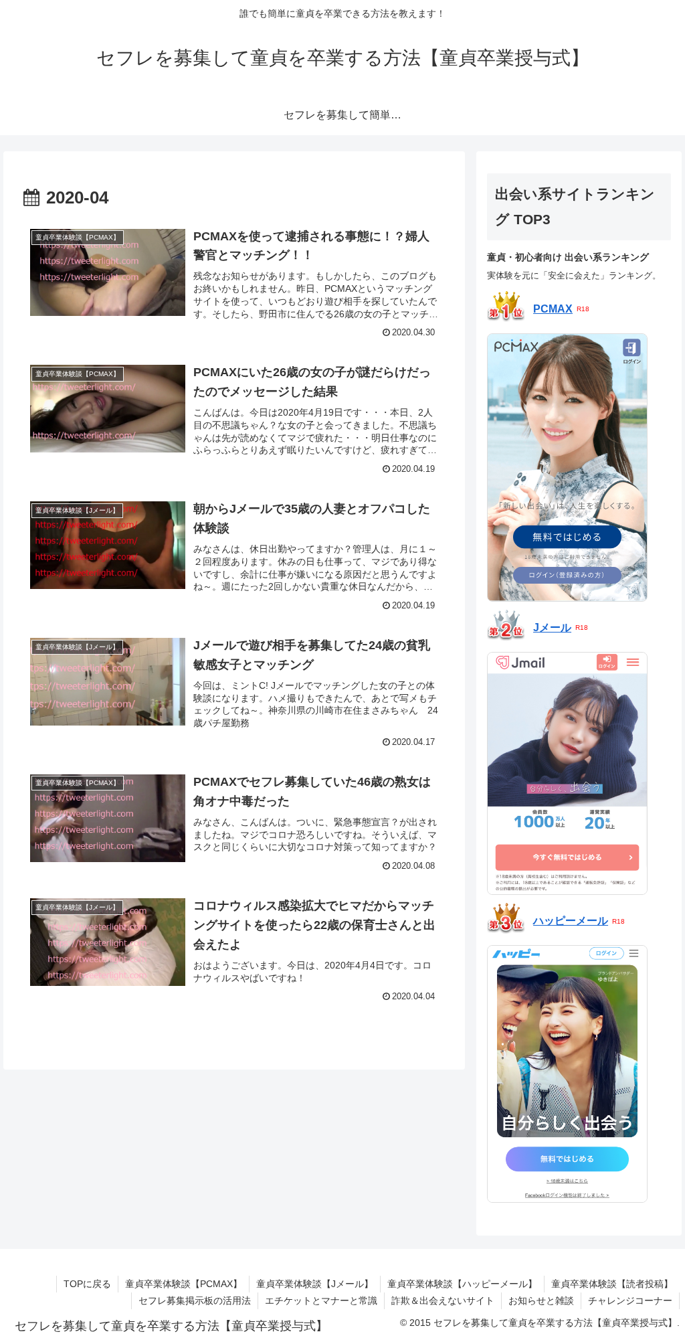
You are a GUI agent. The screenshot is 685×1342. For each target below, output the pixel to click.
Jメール (552, 627)
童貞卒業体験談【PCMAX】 (183, 1283)
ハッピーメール (570, 920)
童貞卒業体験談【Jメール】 (314, 1283)
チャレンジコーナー (630, 1300)
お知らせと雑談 (541, 1300)
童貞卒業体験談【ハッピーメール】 (462, 1283)
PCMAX (553, 309)
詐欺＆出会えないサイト (442, 1300)
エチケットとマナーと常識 (321, 1300)
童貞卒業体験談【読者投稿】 (612, 1283)
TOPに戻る (87, 1283)
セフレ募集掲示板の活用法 (194, 1300)
